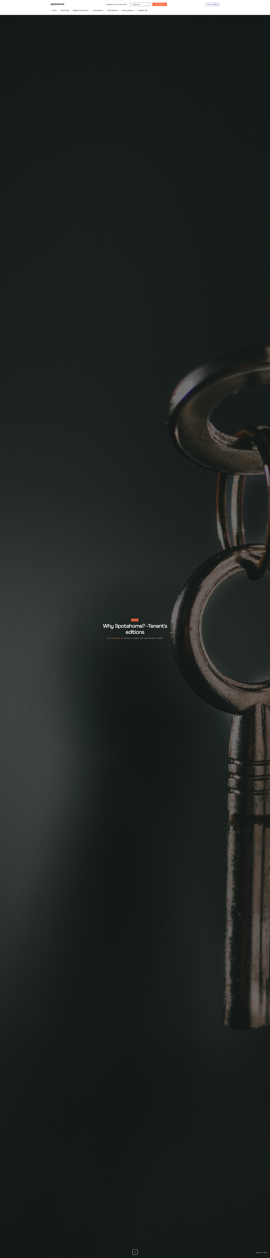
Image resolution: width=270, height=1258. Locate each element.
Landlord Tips (142, 10)
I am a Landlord (212, 4)
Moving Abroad (127, 10)
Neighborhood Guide (80, 10)
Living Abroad (97, 10)
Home (54, 10)
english (135, 620)
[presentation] (81, 10)
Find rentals (159, 4)
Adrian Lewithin (117, 638)
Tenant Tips (64, 10)
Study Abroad (112, 10)
